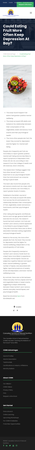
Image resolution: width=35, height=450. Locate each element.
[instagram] (16, 445)
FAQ (4, 393)
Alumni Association (9, 359)
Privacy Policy (8, 390)
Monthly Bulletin (8, 369)
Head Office (17, 2)
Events (11, 2)
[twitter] (10, 445)
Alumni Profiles (8, 356)
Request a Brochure (10, 396)
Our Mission (7, 384)
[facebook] (3, 445)
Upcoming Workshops (11, 418)
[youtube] (13, 445)
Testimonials (7, 362)
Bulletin (5, 2)
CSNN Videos (7, 387)
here (19, 296)
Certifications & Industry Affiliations (15, 365)
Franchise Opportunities (11, 424)
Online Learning (8, 415)
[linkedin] (6, 445)
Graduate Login (27, 2)
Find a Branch (8, 411)
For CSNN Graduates (10, 421)
